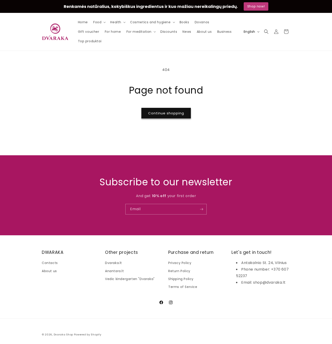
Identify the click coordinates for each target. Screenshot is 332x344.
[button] (99, 22)
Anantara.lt (114, 271)
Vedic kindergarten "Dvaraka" (130, 278)
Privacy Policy (179, 263)
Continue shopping (166, 113)
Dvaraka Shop (63, 334)
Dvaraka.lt (113, 263)
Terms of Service (182, 286)
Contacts (50, 263)
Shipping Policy (181, 278)
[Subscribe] (201, 209)
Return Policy (179, 271)
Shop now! (256, 6)
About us (49, 271)
